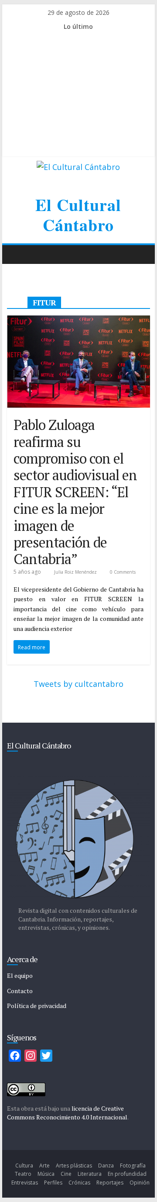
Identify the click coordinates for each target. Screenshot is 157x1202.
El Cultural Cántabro (78, 215)
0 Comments (122, 572)
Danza (106, 1165)
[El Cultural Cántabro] (15, 254)
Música (46, 1174)
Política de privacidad (36, 1005)
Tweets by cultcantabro (78, 684)
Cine (66, 1174)
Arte (44, 1165)
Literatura (90, 1174)
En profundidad (127, 1174)
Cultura (24, 1165)
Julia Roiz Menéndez (76, 572)
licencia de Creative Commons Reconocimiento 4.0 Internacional (67, 1112)
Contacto (20, 991)
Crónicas (79, 1182)
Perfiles (53, 1182)
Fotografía (133, 1165)
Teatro (23, 1174)
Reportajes (109, 1182)
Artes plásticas (74, 1165)
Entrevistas (24, 1182)
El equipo (20, 975)
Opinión (140, 1182)
